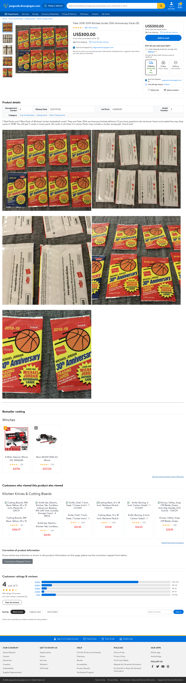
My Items (106, 14)
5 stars (37, 582)
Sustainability (8, 668)
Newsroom (7, 660)
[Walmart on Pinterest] (168, 666)
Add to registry (173, 90)
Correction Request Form (17, 561)
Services (25, 14)
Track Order (110, 639)
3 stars (37, 588)
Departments (13, 14)
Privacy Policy (119, 656)
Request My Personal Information (127, 664)
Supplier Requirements (12, 672)
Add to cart (163, 37)
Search (178, 611)
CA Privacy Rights (121, 660)
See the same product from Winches (168, 476)
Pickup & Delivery (69, 14)
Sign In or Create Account (67, 639)
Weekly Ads (128, 639)
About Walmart (9, 652)
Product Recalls (83, 668)
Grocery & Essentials (50, 14)
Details (167, 84)
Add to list (155, 90)
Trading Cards (30, 18)
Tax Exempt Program (85, 672)
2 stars (37, 591)
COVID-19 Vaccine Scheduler (89, 652)
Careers (95, 14)
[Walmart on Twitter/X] (157, 666)
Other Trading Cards (44, 18)
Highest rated (35, 611)
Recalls (80, 660)
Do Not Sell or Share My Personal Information (137, 680)
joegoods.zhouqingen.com (102, 47)
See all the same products (173, 542)
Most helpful (52, 611)
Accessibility (82, 664)
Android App (156, 656)
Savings (35, 14)
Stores (42, 656)
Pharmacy (84, 14)
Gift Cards (44, 668)
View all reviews (12, 602)
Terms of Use (119, 652)
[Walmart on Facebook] (152, 666)
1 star (38, 595)
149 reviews (93, 28)
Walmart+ (44, 664)
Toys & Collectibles (16, 18)
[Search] (161, 6)
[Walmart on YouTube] (162, 666)
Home (4, 18)
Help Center (92, 639)
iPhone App (155, 652)
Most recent (18, 611)
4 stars (37, 585)
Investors (6, 664)
